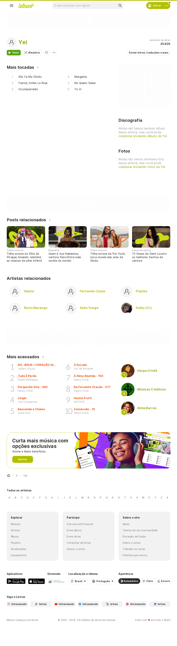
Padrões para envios (135, 555)
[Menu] (11, 5)
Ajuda (126, 524)
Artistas (15, 530)
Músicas (15, 524)
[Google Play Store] (16, 581)
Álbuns (15, 536)
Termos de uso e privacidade (140, 530)
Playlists (16, 542)
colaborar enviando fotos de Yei (141, 167)
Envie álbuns (74, 530)
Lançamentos (19, 555)
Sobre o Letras (132, 542)
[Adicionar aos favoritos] (46, 52)
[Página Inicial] (8, 475)
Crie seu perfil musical (80, 524)
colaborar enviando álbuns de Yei (142, 136)
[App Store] (36, 581)
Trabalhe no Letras (134, 548)
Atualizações (18, 548)
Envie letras (74, 536)
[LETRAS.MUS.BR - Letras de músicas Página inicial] (26, 5)
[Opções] (54, 52)
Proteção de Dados (134, 536)
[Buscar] (120, 5)
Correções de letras (79, 542)
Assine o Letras (76, 548)
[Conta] (166, 5)
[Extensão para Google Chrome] (57, 581)
